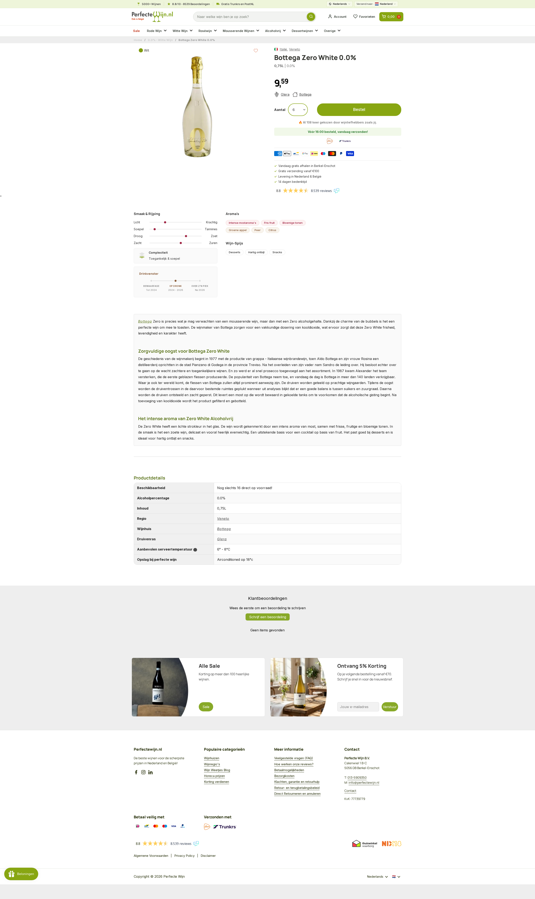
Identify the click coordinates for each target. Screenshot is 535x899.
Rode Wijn (154, 31)
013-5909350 (357, 777)
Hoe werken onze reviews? (293, 764)
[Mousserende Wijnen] (258, 30)
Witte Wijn (180, 31)
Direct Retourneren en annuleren (297, 794)
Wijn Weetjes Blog (217, 770)
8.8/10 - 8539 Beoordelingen (191, 4)
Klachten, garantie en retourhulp (297, 782)
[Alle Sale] (198, 687)
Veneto (294, 49)
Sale (136, 31)
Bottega (305, 94)
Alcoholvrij (273, 31)
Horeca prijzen (214, 776)
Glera (285, 94)
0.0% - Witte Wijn (160, 40)
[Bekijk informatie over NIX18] (391, 843)
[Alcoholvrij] (285, 30)
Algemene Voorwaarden (151, 856)
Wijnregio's (212, 764)
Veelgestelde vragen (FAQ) (293, 758)
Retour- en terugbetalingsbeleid (297, 788)
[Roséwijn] (216, 30)
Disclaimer (208, 856)
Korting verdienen (216, 782)
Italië (283, 49)
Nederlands (340, 4)
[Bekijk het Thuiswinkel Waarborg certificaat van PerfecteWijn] (364, 843)
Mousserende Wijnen (238, 31)
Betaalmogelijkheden (289, 770)
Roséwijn (205, 31)
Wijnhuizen (211, 758)
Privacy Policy (184, 856)
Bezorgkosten (284, 776)
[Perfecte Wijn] (152, 16)
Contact (350, 790)
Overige (330, 31)
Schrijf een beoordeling (267, 617)
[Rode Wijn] (165, 30)
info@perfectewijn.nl (364, 782)
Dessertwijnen (302, 31)
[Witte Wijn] (191, 30)
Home (138, 40)
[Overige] (339, 30)
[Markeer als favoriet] (256, 51)
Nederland (374, 4)
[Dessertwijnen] (317, 30)
